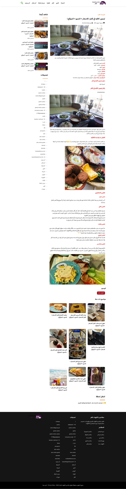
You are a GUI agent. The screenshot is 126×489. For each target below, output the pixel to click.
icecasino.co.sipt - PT (40, 110)
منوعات (43, 189)
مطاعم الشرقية (88, 435)
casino (43, 90)
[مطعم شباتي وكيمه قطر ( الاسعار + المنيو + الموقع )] (41, 23)
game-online (42, 105)
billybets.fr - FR (41, 87)
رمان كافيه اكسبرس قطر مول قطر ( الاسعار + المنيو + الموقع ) (77, 316)
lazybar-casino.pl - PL (39, 119)
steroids (43, 148)
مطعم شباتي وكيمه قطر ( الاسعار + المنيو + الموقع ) (27, 23)
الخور (57, 3)
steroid (43, 145)
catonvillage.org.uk (40, 96)
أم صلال (34, 3)
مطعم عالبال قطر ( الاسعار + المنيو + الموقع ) (27, 55)
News (43, 125)
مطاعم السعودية (88, 432)
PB (44, 128)
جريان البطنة (41, 3)
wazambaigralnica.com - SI (38, 157)
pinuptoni (42, 131)
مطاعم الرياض (100, 435)
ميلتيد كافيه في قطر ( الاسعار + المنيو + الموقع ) (59, 316)
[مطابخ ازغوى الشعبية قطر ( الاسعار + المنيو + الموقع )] (41, 34)
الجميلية (43, 166)
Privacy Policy (51, 485)
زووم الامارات (101, 441)
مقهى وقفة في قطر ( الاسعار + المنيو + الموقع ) (97, 388)
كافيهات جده (101, 444)
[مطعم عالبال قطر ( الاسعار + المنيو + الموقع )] (41, 55)
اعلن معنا (45, 485)
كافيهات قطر (101, 293)
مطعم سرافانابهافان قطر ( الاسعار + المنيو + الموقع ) (27, 66)
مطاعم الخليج (88, 441)
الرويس (43, 175)
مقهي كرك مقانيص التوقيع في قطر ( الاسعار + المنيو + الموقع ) (77, 380)
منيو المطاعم (101, 432)
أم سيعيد (27, 3)
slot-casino (42, 137)
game (43, 99)
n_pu (44, 122)
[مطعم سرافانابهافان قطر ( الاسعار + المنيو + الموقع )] (41, 66)
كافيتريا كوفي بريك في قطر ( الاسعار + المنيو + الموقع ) (98, 348)
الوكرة (48, 3)
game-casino (42, 102)
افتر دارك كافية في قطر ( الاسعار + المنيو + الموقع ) (59, 351)
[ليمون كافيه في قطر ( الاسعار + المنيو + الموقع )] (77, 40)
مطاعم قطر (89, 444)
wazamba (42, 154)
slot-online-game (40, 143)
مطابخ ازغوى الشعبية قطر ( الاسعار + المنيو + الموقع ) (27, 34)
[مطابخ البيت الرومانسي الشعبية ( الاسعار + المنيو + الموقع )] (41, 45)
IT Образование (40, 113)
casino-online (41, 93)
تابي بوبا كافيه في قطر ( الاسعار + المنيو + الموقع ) (58, 389)
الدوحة (63, 3)
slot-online (42, 140)
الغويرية (43, 178)
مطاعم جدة (89, 438)
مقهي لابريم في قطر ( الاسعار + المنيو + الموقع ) (78, 362)
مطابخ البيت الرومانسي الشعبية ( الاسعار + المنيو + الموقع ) (28, 44)
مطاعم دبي (101, 438)
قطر (53, 3)
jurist (44, 116)
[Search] (21, 3)
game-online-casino (40, 108)
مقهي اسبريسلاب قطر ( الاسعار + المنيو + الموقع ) (96, 324)
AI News (43, 84)
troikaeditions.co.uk (40, 151)
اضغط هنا (75, 78)
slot (44, 134)
